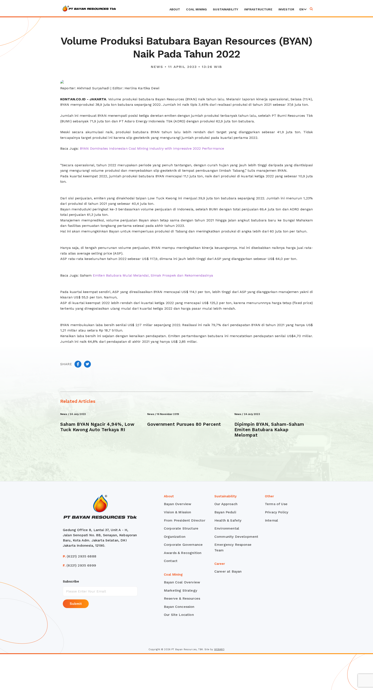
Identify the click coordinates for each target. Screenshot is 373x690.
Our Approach (225, 504)
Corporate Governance (183, 545)
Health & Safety (227, 520)
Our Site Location (179, 615)
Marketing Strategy (180, 590)
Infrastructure (258, 9)
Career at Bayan (228, 571)
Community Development (236, 537)
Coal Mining (196, 9)
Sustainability (225, 9)
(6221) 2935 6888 (79, 556)
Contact (170, 561)
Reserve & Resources (182, 598)
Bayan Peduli (225, 512)
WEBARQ (219, 649)
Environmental (226, 528)
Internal (271, 520)
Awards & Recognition (182, 553)
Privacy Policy (276, 512)
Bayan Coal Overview (182, 582)
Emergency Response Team (232, 547)
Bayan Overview (177, 504)
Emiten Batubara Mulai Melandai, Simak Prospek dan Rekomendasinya (153, 275)
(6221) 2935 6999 (79, 565)
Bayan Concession (179, 607)
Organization (174, 537)
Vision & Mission (177, 512)
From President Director (184, 520)
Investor (286, 9)
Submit (76, 603)
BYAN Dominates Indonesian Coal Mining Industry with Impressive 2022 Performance (152, 148)
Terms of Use (276, 504)
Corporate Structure (181, 528)
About (174, 9)
